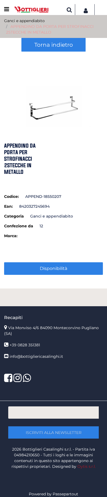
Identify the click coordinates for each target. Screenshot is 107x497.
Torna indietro (53, 44)
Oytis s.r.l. (86, 466)
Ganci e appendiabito (24, 20)
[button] (53, 89)
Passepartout (65, 494)
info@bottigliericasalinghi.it (36, 356)
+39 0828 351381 (25, 345)
